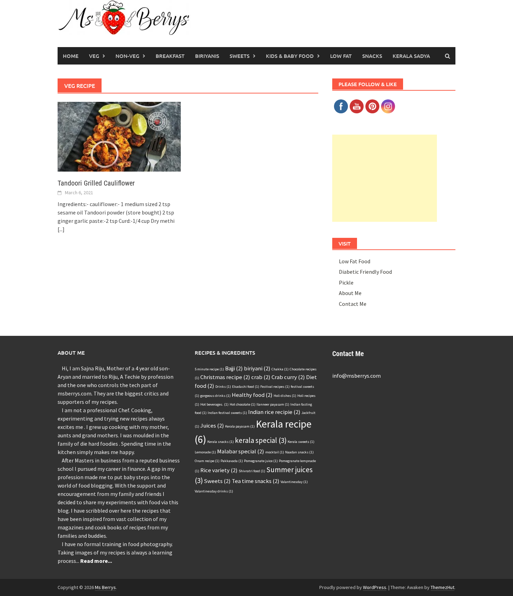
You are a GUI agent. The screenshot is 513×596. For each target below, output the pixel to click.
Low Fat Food (354, 261)
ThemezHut (442, 587)
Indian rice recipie (274, 412)
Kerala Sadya (411, 55)
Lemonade (205, 452)
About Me (350, 292)
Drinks (223, 386)
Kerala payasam (240, 426)
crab (260, 377)
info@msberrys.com (356, 375)
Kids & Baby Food (290, 55)
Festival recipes (275, 386)
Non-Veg (127, 55)
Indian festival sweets (227, 412)
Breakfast (170, 55)
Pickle (346, 282)
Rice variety (219, 470)
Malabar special (240, 451)
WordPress (374, 587)
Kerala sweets (301, 441)
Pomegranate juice (261, 461)
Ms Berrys (105, 587)
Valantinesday (294, 482)
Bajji (234, 368)
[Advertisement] (384, 178)
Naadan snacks (299, 452)
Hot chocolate (242, 404)
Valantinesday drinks (214, 491)
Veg (94, 55)
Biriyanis (207, 55)
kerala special (261, 440)
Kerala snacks (220, 441)
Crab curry (288, 377)
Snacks (372, 55)
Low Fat (341, 55)
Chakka (280, 369)
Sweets (240, 55)
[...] (61, 229)
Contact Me (352, 303)
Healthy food (252, 395)
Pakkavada (232, 461)
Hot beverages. (214, 404)
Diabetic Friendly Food (365, 271)
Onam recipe (207, 461)
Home (71, 55)
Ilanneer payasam (272, 404)
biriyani (257, 368)
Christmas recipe (225, 377)
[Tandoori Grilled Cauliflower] (119, 136)
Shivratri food (252, 471)
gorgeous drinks (215, 395)
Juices (212, 425)
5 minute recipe (209, 369)
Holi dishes (285, 395)
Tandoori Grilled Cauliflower (96, 183)
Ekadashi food (245, 386)
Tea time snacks (256, 481)
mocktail (274, 452)
